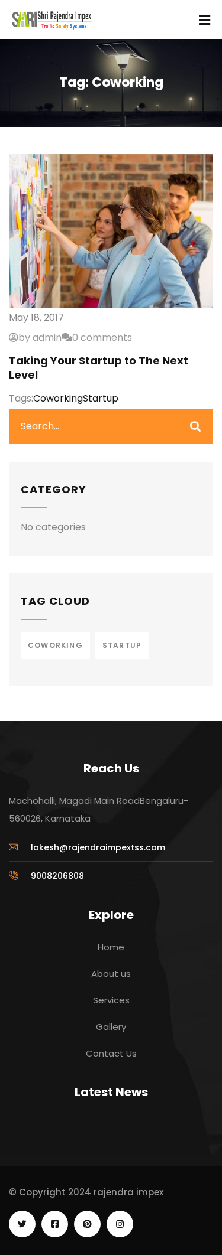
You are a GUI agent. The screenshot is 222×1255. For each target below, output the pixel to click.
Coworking (58, 398)
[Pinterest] (87, 1224)
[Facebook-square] (54, 1224)
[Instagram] (120, 1224)
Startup (100, 398)
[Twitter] (22, 1224)
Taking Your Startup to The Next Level (98, 367)
